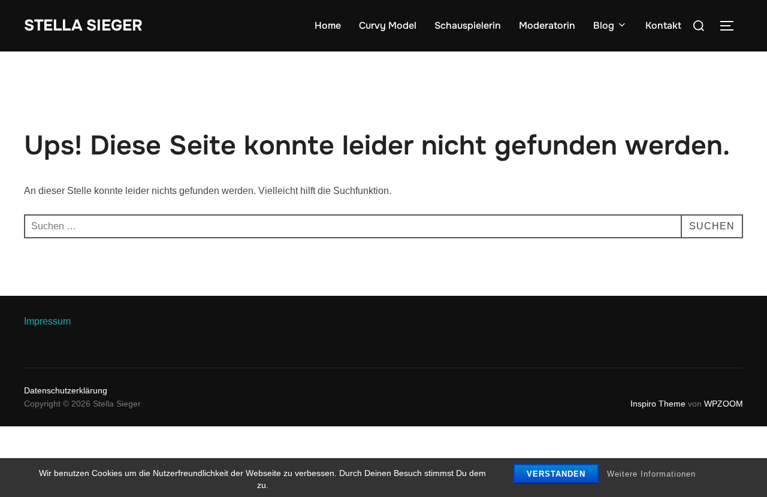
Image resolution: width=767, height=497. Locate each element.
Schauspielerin (467, 25)
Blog (603, 25)
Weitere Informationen (651, 473)
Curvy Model (387, 25)
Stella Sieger (83, 25)
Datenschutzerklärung (65, 390)
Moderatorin (547, 25)
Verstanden (556, 473)
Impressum (47, 321)
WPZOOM (723, 403)
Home (328, 25)
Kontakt (663, 25)
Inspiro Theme (658, 403)
